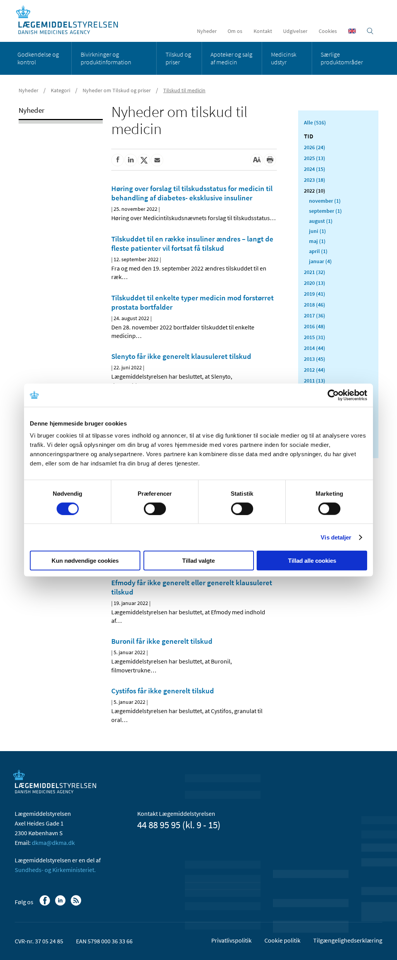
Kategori (60, 90)
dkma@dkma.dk (53, 842)
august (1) (321, 220)
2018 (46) (314, 304)
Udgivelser (295, 31)
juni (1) (317, 231)
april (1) (318, 251)
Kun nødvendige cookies (85, 560)
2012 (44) (314, 369)
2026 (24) (314, 147)
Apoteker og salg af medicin (231, 58)
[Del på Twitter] (144, 160)
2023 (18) (314, 179)
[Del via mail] (157, 160)
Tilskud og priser (178, 58)
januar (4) (320, 261)
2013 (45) (314, 358)
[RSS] (76, 904)
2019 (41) (314, 293)
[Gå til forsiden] (71, 20)
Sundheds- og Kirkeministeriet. (55, 870)
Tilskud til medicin (184, 90)
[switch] (155, 508)
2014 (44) (314, 348)
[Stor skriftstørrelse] (256, 160)
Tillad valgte (198, 560)
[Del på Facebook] (117, 160)
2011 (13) (314, 380)
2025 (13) (314, 158)
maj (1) (317, 241)
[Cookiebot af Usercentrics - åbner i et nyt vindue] (333, 395)
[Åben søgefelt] (370, 31)
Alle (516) (315, 122)
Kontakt (263, 31)
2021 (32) (314, 272)
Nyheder (207, 31)
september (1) (325, 210)
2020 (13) (314, 282)
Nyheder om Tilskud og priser (117, 90)
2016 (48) (314, 326)
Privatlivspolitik (231, 940)
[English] (352, 31)
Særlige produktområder (342, 58)
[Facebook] (45, 904)
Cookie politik (282, 940)
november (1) (325, 200)
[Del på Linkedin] (130, 160)
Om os (235, 31)
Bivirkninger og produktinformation (106, 58)
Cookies (328, 31)
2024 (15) (314, 168)
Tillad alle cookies (312, 560)
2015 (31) (314, 337)
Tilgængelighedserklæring (347, 940)
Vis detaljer (336, 537)
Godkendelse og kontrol (38, 58)
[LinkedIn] (61, 904)
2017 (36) (314, 315)
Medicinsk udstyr (283, 58)
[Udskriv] (270, 160)
